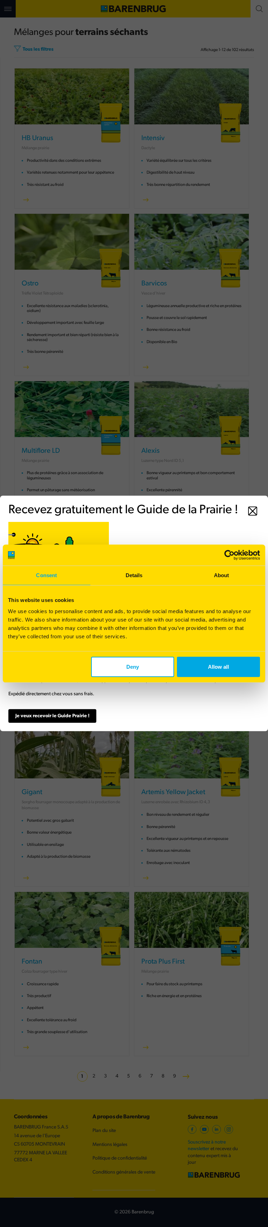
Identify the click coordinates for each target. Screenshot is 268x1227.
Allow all (218, 666)
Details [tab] (134, 575)
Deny (132, 666)
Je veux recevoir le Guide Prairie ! (52, 716)
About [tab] (221, 575)
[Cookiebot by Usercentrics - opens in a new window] (229, 555)
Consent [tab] (46, 575)
